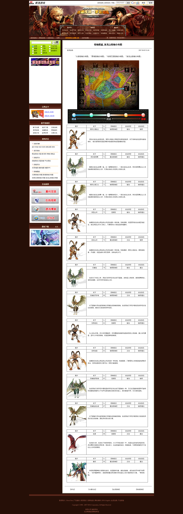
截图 (113, 30)
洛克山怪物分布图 (52, 178)
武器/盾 (40, 154)
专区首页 (65, 30)
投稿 (118, 30)
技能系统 (35, 161)
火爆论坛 (92, 489)
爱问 (113, 33)
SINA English (106, 500)
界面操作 (54, 130)
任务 (43, 147)
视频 (118, 33)
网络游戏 (42, 38)
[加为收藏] (85, 38)
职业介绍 (88, 30)
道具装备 (96, 30)
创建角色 (45, 130)
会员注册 (114, 500)
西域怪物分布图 (48, 175)
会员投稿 (116, 489)
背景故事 (73, 33)
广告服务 (77, 500)
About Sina (69, 500)
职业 (36, 147)
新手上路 (81, 33)
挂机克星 (48, 147)
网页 (143, 3)
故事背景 (45, 133)
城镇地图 (41, 168)
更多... (57, 227)
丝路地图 (104, 30)
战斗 (33, 147)
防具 (45, 154)
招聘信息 (91, 500)
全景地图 (35, 168)
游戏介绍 (81, 30)
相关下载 (73, 30)
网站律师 (98, 500)
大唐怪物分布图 (37, 175)
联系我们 (84, 500)
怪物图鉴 (104, 33)
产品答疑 (121, 500)
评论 (72, 489)
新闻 (150, 3)
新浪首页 (107, 3)
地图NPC (48, 168)
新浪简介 (62, 500)
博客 (110, 33)
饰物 (48, 154)
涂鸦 (121, 30)
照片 (110, 30)
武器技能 (41, 161)
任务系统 (88, 33)
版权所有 (95, 509)
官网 (58, 38)
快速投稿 (140, 489)
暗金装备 (35, 154)
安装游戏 (54, 127)
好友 (53, 147)
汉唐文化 (54, 133)
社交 (40, 147)
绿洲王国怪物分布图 (38, 178)
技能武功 (96, 33)
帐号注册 (65, 33)
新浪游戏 (100, 3)
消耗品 (52, 154)
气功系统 (48, 161)
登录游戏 (36, 130)
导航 (112, 3)
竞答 (121, 33)
